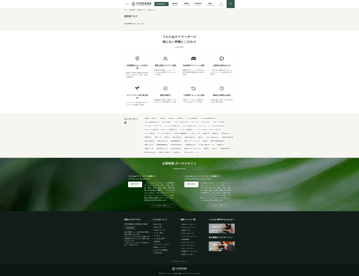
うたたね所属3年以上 (209, 118)
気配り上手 (149, 144)
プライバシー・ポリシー (179, 261)
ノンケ (202, 126)
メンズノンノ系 (201, 129)
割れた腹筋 (177, 137)
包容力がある (190, 137)
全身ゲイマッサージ (188, 224)
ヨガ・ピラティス (188, 248)
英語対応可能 (225, 148)
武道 (205, 141)
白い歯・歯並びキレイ (206, 144)
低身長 (215, 133)
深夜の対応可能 (176, 144)
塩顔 (200, 137)
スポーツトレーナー (188, 242)
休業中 (206, 133)
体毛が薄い (226, 133)
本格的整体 (185, 239)
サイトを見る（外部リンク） (162, 205)
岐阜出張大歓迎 (227, 137)
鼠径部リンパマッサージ (190, 251)
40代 (171, 118)
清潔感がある (191, 144)
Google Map (130, 227)
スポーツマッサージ (188, 245)
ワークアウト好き (164, 133)
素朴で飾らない (162, 148)
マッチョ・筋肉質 (186, 129)
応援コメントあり (188, 254)
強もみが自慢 (149, 141)
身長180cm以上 (150, 152)
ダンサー (157, 126)
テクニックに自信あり (172, 126)
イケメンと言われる (181, 122)
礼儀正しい (149, 148)
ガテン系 (206, 122)
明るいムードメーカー (192, 141)
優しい (158, 137)
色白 (214, 148)
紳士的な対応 (176, 148)
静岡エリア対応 (165, 152)
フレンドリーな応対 (151, 129)
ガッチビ (195, 122)
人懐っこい (195, 133)
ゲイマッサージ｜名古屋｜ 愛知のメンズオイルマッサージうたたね (182, 273)
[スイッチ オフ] (231, 4)
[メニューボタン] (127, 4)
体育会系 (148, 137)
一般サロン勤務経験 (181, 133)
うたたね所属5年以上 (152, 122)
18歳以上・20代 (151, 118)
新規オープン (186, 230)
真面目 (220, 144)
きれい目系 (167, 122)
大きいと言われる (213, 137)
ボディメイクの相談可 (169, 129)
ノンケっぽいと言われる (217, 126)
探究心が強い (163, 141)
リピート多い (215, 129)
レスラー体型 (150, 133)
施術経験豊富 (176, 141)
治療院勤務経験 (162, 144)
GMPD (180, 118)
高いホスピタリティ (191, 152)
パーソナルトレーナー (189, 236)
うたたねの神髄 (192, 118)
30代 (163, 118)
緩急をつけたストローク (193, 148)
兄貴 (167, 137)
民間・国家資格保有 (218, 141)
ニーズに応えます (189, 126)
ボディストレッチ (188, 233)
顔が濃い (177, 152)
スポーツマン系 (218, 122)
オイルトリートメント (189, 227)
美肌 (206, 148)
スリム (148, 126)
